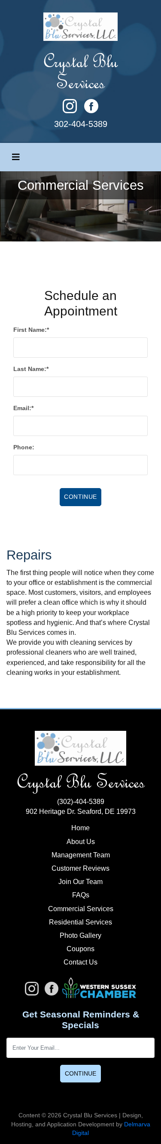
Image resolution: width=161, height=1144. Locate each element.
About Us (81, 841)
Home (80, 828)
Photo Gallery (80, 935)
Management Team (81, 855)
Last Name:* (31, 368)
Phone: (23, 447)
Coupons (80, 948)
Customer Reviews (80, 868)
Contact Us (80, 962)
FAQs (80, 895)
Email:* (23, 408)
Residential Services (80, 922)
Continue (80, 1073)
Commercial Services (80, 908)
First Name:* (31, 329)
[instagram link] (73, 110)
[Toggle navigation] (16, 157)
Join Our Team (80, 881)
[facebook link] (91, 110)
